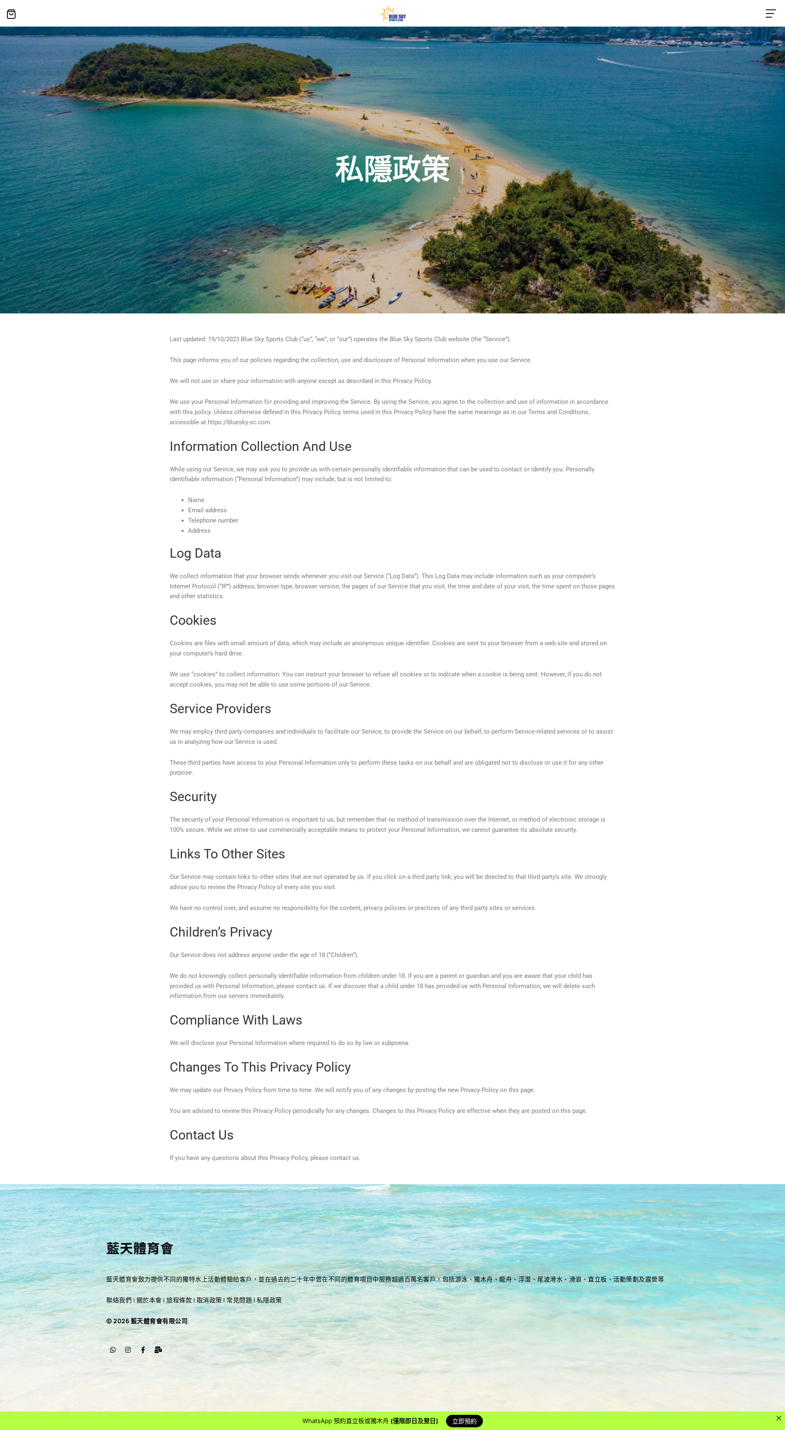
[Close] (778, 1418)
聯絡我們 (119, 1300)
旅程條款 (179, 1300)
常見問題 (239, 1300)
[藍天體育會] (392, 13)
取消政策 (209, 1300)
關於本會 (149, 1300)
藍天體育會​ (140, 1247)
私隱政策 (269, 1300)
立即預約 (464, 1421)
